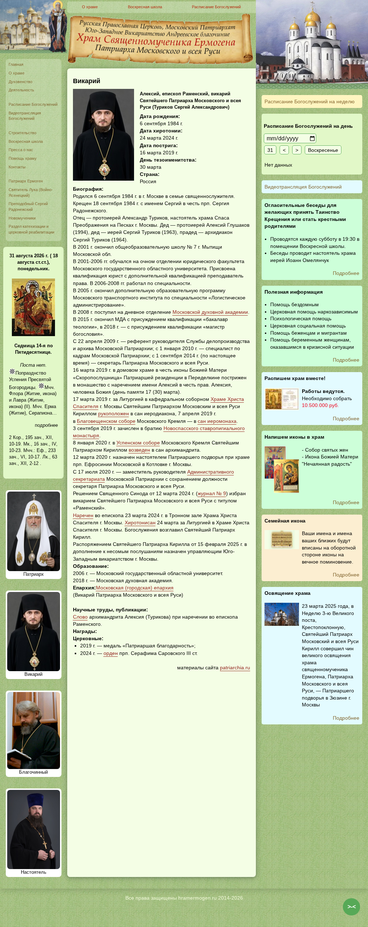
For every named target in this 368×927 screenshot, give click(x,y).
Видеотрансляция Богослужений (25, 116)
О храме (16, 73)
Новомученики (22, 218)
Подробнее (346, 273)
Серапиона (40, 413)
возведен (139, 450)
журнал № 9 (212, 493)
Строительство (22, 133)
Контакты (17, 167)
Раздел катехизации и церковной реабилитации (31, 229)
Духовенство (20, 82)
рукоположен (113, 413)
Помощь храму (23, 158)
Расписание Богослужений (33, 104)
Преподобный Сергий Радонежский (28, 207)
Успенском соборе (138, 443)
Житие (33, 393)
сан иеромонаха (217, 421)
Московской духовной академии (210, 312)
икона (49, 393)
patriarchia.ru (235, 667)
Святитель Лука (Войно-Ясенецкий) (31, 192)
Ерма (50, 406)
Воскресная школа (26, 141)
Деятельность (21, 90)
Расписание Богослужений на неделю (309, 101)
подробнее (46, 425)
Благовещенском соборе (106, 421)
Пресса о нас (21, 150)
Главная (16, 64)
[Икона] (33, 334)
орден (111, 653)
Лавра (19, 400)
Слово (80, 617)
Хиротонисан (140, 522)
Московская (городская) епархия (135, 588)
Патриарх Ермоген (26, 181)
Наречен (83, 515)
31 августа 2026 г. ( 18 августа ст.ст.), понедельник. (33, 262)
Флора (16, 393)
